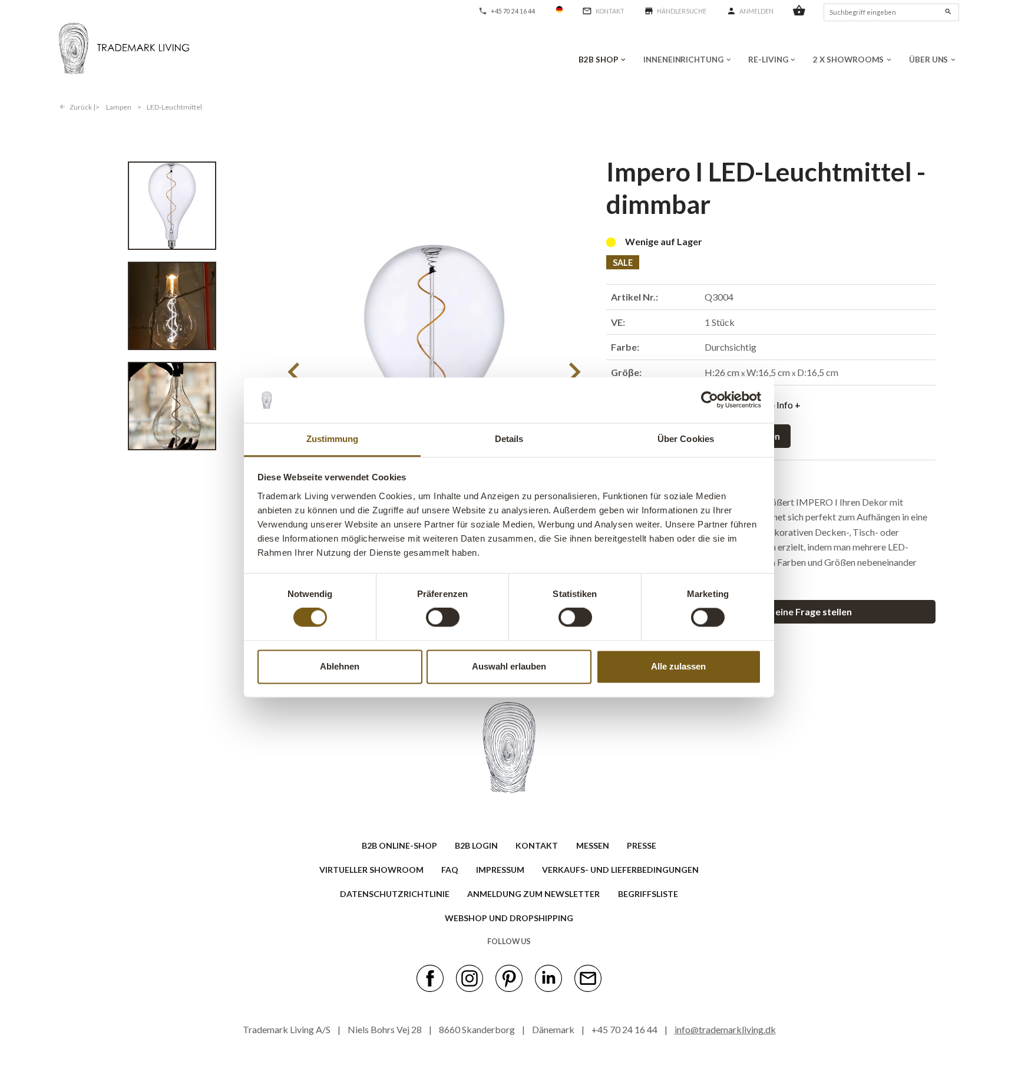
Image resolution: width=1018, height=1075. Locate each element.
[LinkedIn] (548, 977)
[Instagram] (469, 977)
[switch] (443, 617)
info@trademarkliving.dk (725, 1029)
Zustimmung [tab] (332, 439)
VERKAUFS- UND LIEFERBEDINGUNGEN (620, 870)
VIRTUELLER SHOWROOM (371, 870)
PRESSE (641, 845)
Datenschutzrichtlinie (394, 894)
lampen (118, 107)
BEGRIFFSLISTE (648, 894)
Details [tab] (509, 439)
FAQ (449, 870)
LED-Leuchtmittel (174, 107)
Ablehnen (339, 666)
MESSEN (592, 845)
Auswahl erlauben (509, 666)
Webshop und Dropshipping (509, 918)
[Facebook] (430, 977)
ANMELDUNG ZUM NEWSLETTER (533, 894)
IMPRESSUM (500, 870)
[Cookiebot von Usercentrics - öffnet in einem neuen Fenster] (709, 400)
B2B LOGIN (476, 845)
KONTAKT (536, 845)
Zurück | (82, 107)
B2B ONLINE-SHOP (399, 845)
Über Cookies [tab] (685, 439)
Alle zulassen (678, 666)
